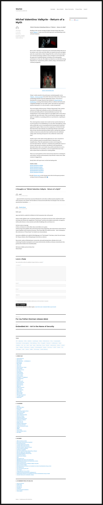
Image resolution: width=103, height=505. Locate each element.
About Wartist (60, 9)
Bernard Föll (19, 362)
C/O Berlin (19, 409)
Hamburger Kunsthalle (21, 449)
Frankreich (48, 343)
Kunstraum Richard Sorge (22, 418)
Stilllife (18, 428)
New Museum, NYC (20, 467)
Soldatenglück (19, 490)
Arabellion (30, 340)
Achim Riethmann (20, 358)
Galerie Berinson (20, 413)
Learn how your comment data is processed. (45, 306)
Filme (39, 343)
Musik (17, 347)
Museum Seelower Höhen (22, 464)
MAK (18, 457)
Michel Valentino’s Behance (36, 172)
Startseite (53, 9)
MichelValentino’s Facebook (37, 170)
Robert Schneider (20, 389)
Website (18, 294)
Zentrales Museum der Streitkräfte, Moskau (25, 474)
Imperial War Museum (21, 454)
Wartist (19, 9)
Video (23, 349)
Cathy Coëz (19, 364)
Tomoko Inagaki (20, 396)
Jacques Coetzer (20, 374)
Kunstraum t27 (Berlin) (21, 419)
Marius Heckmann (20, 382)
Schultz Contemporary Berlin (22, 426)
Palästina (21, 347)
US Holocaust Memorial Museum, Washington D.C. (26, 472)
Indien (60, 343)
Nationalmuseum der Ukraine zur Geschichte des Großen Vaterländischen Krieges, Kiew (34, 466)
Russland (32, 347)
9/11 (16, 340)
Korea (43, 345)
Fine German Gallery (21, 412)
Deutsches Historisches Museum (23, 446)
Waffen (31, 349)
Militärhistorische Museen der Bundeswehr (25, 459)
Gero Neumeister (20, 373)
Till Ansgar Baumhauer (21, 394)
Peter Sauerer (19, 388)
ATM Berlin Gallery (20, 407)
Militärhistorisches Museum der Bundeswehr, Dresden (27, 461)
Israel (31, 345)
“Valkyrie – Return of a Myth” (36, 96)
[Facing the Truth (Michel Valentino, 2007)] (47, 42)
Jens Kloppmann (20, 378)
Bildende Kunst (46, 340)
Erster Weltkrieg (33, 343)
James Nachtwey (20, 376)
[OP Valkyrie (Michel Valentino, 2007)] (48, 77)
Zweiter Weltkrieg (19, 37)
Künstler (17, 36)
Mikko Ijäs (19, 386)
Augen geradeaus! (20, 483)
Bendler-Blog (19, 484)
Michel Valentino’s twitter (36, 167)
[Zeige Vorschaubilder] (48, 90)
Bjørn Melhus (19, 363)
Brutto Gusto (19, 408)
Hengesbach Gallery (21, 417)
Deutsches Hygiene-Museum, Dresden (24, 447)
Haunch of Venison (20, 416)
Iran (24, 345)
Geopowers (19, 488)
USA (62, 347)
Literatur (63, 345)
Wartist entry (37, 175)
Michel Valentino (20, 384)
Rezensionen (18, 33)
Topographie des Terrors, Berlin (23, 471)
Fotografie (22, 35)
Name (17, 283)
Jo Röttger (19, 379)
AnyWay (18, 406)
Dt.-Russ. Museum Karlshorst (22, 448)
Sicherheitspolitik (38, 347)
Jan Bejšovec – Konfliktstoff (22, 377)
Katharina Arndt (20, 381)
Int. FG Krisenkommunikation (22, 489)
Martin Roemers (20, 383)
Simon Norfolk (19, 393)
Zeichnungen (36, 349)
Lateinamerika (53, 345)
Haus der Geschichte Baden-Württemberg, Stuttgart (27, 451)
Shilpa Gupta (19, 391)
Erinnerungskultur (25, 343)
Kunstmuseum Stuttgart (21, 456)
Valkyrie (35, 32)
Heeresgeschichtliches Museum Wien (24, 453)
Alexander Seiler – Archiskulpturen (24, 361)
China (51, 340)
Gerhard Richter (20, 372)
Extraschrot (19, 371)
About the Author (69, 9)
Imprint (85, 9)
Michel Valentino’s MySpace (37, 168)
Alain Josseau (19, 359)
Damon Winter (19, 368)
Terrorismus (50, 347)
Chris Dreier (19, 366)
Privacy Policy (78, 9)
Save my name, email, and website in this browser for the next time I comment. (32, 301)
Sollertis (18, 427)
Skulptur (44, 347)
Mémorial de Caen (20, 458)
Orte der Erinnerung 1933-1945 (22, 468)
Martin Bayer (18, 30)
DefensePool (19, 485)
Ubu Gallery (19, 432)
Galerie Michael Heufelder (22, 414)
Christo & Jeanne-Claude (21, 367)
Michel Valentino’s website (36, 165)
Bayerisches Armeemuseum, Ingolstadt (24, 442)
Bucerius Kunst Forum (21, 443)
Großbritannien (55, 343)
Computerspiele (57, 340)
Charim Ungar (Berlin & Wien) (22, 411)
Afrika (25, 340)
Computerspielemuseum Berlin (23, 444)
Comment (18, 265)
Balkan (40, 340)
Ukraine (58, 347)
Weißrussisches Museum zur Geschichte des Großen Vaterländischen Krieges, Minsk (33, 473)
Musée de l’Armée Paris (21, 462)
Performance (21, 36)
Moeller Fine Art (20, 422)
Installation (18, 345)
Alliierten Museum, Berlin (22, 441)
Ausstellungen (35, 340)
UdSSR (54, 347)
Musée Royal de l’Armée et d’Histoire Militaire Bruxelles (28, 463)
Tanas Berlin (19, 429)
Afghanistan (21, 340)
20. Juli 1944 (18, 35)
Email (17, 289)
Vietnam (27, 349)
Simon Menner (20, 392)
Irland (28, 345)
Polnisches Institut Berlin (22, 423)
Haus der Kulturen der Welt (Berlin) (23, 452)
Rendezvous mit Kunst (21, 424)
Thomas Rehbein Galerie (21, 431)
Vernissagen (18, 349)
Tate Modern (19, 469)
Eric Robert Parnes (20, 369)
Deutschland (18, 343)
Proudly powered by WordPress (26, 499)
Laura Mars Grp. (20, 421)
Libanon (58, 345)
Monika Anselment (20, 387)
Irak (22, 345)
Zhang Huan (19, 397)
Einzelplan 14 (19, 487)
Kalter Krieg (39, 345)
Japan (34, 345)
